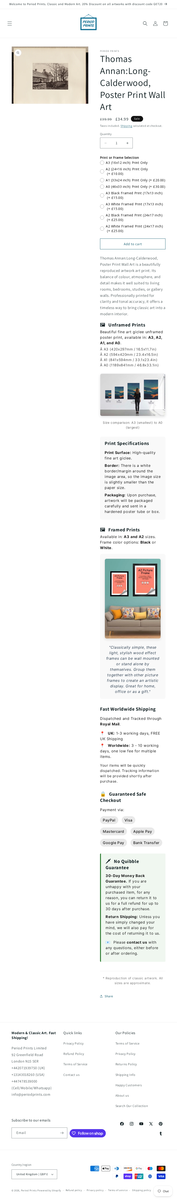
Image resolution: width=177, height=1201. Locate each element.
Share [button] (109, 996)
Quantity (106, 134)
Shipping (126, 125)
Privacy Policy (73, 1043)
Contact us (71, 1075)
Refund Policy (73, 1054)
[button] (10, 23)
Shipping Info (125, 1075)
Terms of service (117, 1190)
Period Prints (29, 1190)
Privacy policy (95, 1190)
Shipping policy (141, 1190)
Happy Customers (128, 1085)
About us (122, 1095)
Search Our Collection (131, 1106)
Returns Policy (126, 1064)
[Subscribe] (62, 1132)
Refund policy (74, 1190)
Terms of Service (75, 1064)
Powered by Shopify (49, 1190)
